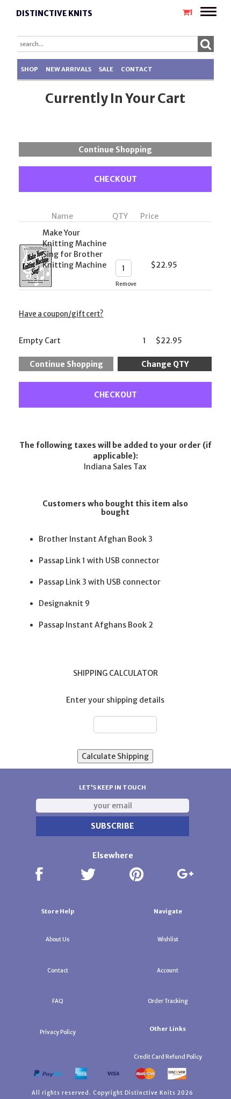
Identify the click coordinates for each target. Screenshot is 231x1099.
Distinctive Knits (54, 13)
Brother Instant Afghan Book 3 (96, 539)
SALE (106, 69)
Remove (126, 284)
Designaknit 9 (64, 603)
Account (167, 970)
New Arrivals (68, 69)
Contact (137, 69)
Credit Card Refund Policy (168, 1056)
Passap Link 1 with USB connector (99, 560)
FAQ (57, 1001)
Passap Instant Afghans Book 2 (96, 625)
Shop (29, 69)
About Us (57, 939)
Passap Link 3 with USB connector (100, 582)
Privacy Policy (58, 1032)
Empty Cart (40, 340)
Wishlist (167, 939)
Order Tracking (167, 1001)
